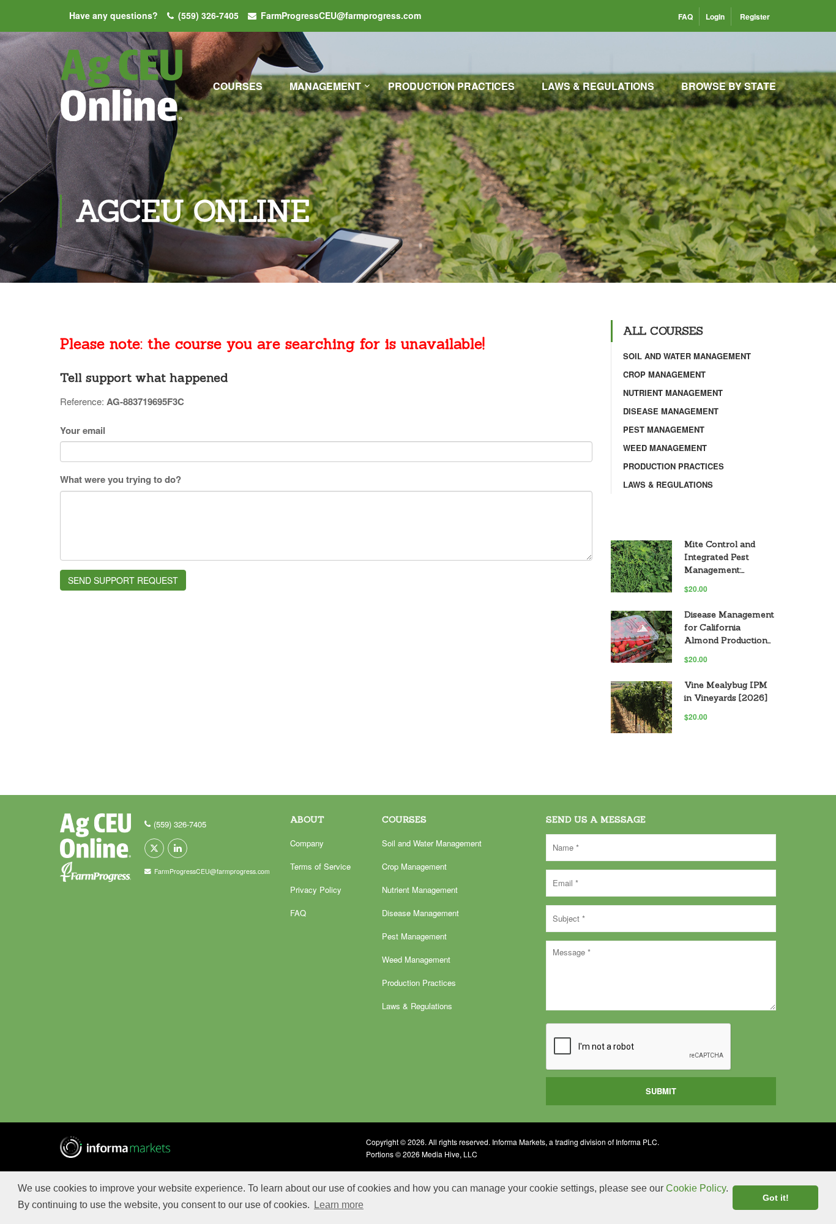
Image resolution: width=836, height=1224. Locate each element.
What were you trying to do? (120, 479)
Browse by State (728, 86)
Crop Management (664, 374)
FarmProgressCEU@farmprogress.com (341, 15)
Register (755, 16)
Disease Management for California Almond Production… (729, 627)
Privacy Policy (315, 889)
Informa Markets (518, 1141)
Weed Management (665, 447)
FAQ (685, 16)
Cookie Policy (696, 1188)
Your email (82, 430)
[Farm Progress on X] (154, 848)
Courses (238, 86)
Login (715, 16)
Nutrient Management (673, 392)
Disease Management (670, 411)
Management (325, 86)
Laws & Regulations (598, 86)
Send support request (123, 580)
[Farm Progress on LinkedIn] (177, 848)
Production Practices (451, 86)
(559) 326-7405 (208, 15)
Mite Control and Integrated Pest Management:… (719, 557)
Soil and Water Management (687, 356)
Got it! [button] (776, 1198)
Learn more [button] (339, 1205)
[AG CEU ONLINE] (121, 91)
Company (307, 843)
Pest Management (663, 429)
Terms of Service (320, 866)
